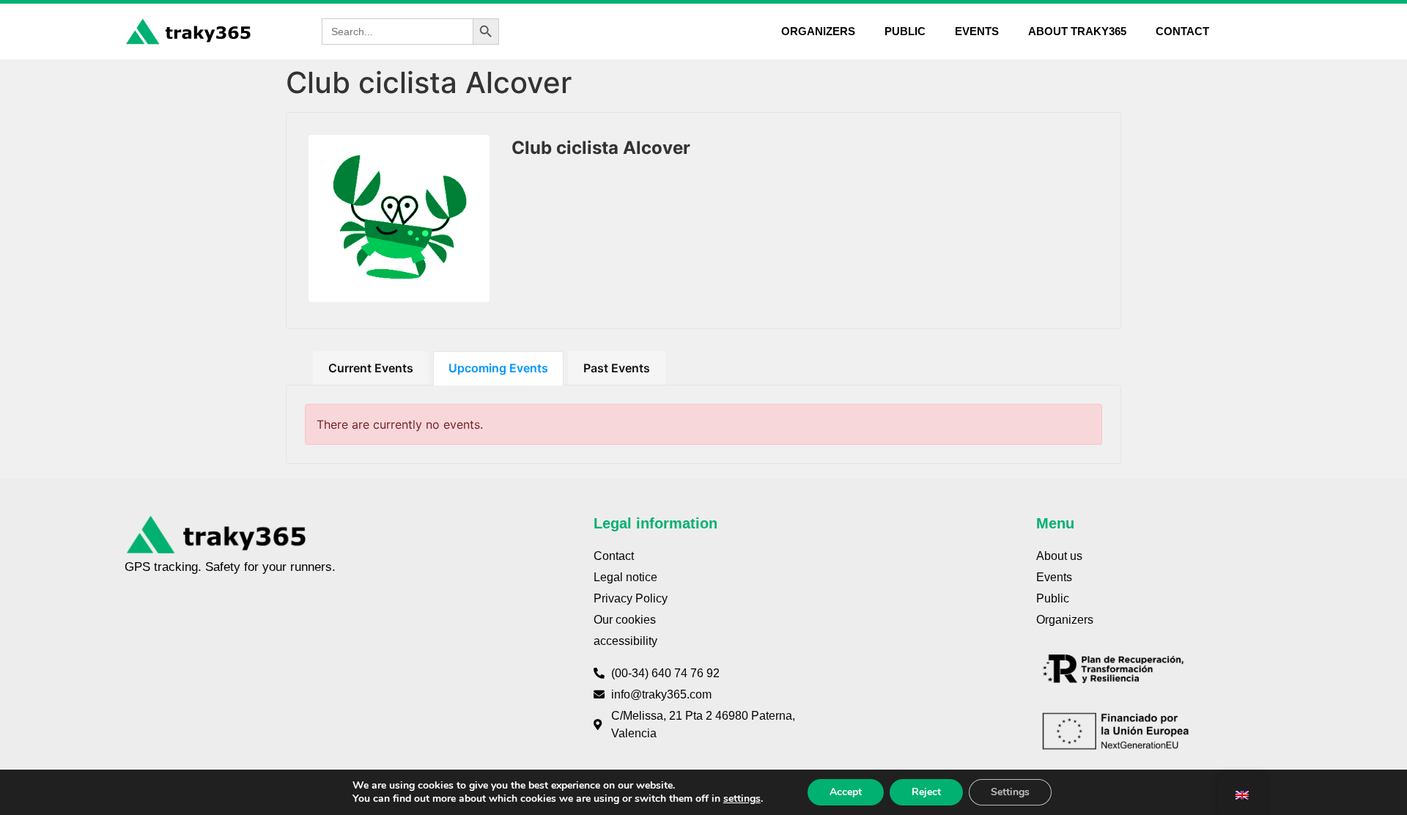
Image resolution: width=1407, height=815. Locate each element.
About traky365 (1077, 31)
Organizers (818, 31)
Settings (1010, 792)
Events (977, 31)
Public (905, 31)
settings (742, 798)
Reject (926, 792)
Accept (846, 792)
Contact (1182, 31)
